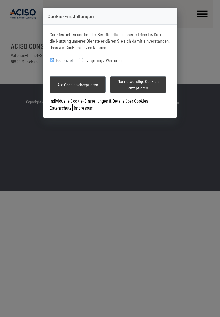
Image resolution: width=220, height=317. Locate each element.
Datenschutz (60, 107)
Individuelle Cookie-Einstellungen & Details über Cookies (99, 100)
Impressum (84, 107)
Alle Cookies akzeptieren (77, 84)
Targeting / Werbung (103, 60)
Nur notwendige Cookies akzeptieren (138, 84)
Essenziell (65, 60)
